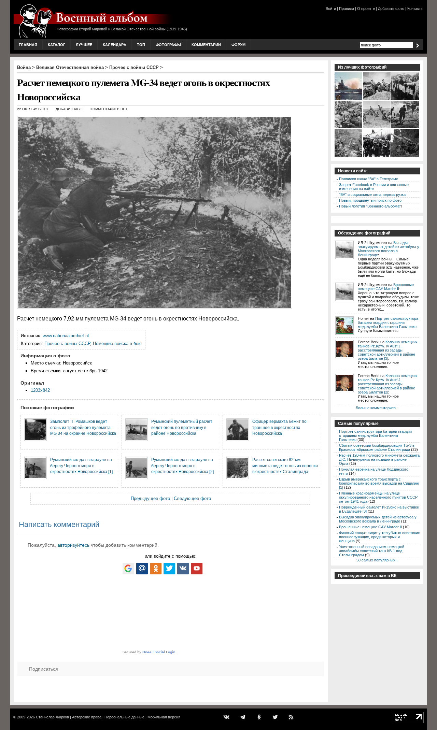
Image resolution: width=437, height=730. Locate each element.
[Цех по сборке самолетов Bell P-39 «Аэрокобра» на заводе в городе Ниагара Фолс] (349, 128)
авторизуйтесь (73, 545)
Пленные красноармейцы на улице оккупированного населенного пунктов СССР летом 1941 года (378, 497)
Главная (28, 45)
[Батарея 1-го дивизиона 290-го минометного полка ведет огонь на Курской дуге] (377, 128)
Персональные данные (124, 717)
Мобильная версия (163, 717)
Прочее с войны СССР (134, 67)
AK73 (78, 109)
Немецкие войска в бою (117, 343)
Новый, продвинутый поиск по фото (370, 200)
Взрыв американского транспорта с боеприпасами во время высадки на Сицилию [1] (379, 483)
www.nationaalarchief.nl (66, 335)
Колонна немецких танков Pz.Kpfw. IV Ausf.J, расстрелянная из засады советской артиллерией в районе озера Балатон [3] (388, 350)
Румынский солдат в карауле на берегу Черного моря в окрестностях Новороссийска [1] (81, 465)
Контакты (415, 8)
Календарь (114, 45)
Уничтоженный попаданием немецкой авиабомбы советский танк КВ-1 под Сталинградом (371, 551)
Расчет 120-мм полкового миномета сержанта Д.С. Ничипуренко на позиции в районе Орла (379, 459)
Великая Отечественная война (70, 67)
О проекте (366, 8)
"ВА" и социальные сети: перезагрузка (372, 194)
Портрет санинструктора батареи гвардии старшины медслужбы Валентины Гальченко (388, 322)
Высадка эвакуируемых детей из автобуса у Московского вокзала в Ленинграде (388, 249)
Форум (238, 45)
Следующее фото (192, 498)
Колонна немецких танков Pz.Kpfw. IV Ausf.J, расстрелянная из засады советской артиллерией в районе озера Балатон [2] (388, 384)
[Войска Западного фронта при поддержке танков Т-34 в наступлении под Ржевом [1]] (405, 128)
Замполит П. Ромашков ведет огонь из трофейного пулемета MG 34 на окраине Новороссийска (83, 427)
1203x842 (40, 390)
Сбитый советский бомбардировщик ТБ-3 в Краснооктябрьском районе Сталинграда (376, 447)
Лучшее (84, 45)
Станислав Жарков (52, 717)
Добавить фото (391, 8)
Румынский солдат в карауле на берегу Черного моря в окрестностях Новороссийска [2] (182, 465)
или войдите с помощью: (171, 556)
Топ (141, 45)
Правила (346, 8)
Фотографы (168, 45)
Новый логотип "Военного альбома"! (370, 206)
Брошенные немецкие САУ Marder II (386, 287)
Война (24, 67)
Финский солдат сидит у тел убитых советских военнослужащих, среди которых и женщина (379, 537)
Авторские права (86, 717)
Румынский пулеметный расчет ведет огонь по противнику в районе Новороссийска (181, 427)
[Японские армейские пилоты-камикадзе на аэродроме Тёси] (377, 156)
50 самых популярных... (377, 560)
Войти (331, 8)
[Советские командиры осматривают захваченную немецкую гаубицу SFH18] (405, 156)
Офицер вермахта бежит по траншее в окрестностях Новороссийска (279, 427)
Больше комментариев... (377, 408)
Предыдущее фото (150, 498)
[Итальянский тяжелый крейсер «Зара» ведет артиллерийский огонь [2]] (349, 99)
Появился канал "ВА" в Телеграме (368, 179)
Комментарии (206, 45)
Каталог (56, 45)
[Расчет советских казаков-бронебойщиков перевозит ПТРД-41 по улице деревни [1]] (377, 99)
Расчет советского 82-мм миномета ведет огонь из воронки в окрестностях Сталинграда (285, 465)
